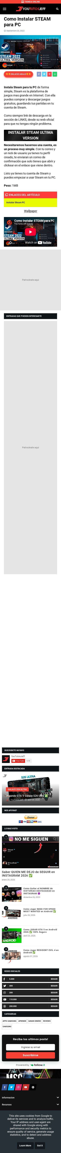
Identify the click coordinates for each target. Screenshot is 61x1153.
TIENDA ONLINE (32, 1)
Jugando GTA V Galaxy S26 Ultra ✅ (27, 795)
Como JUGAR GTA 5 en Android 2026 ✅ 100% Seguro (40, 930)
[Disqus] (30, 617)
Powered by (22, 1065)
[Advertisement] (30, 280)
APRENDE (22, 1021)
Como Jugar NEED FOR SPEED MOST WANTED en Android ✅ (39, 910)
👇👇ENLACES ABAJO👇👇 (18, 74)
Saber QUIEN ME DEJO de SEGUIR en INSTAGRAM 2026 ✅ (28, 873)
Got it (40, 1145)
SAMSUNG (7, 1027)
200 (11, 993)
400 (11, 986)
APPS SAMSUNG (9, 1021)
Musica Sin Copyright (30, 1073)
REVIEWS (47, 1021)
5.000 (11, 979)
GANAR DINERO (34, 1021)
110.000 (13, 999)
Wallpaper (30, 211)
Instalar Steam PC (15, 202)
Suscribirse (30, 1055)
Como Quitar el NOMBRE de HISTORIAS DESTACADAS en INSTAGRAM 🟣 (39, 891)
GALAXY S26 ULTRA (17, 789)
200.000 (13, 1006)
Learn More (25, 1145)
